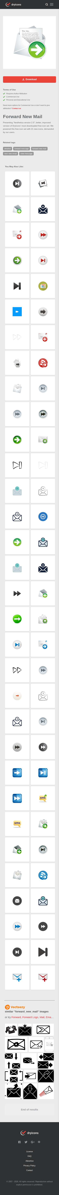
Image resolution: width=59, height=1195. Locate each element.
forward (16, 1017)
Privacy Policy (29, 1166)
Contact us (16, 108)
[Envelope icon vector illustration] (46, 1091)
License (29, 1151)
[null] (11, 1030)
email (49, 1017)
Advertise (30, 1161)
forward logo (30, 1017)
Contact (29, 1170)
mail (42, 1017)
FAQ (29, 1156)
